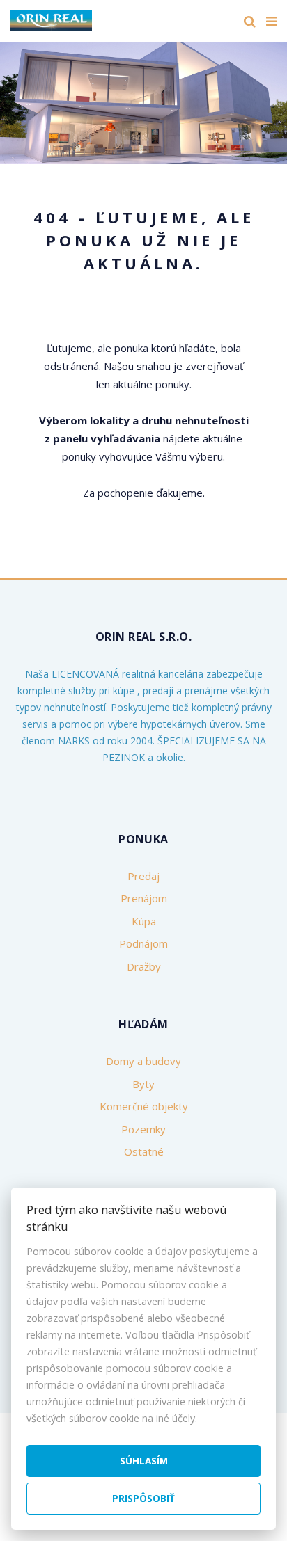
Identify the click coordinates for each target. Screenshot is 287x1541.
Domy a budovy (143, 1061)
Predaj (143, 876)
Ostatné (144, 1151)
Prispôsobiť (143, 1498)
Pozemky (143, 1129)
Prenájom (144, 898)
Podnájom (143, 943)
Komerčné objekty (144, 1106)
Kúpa (144, 921)
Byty (143, 1084)
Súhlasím (144, 1460)
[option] (143, 99)
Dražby (144, 966)
